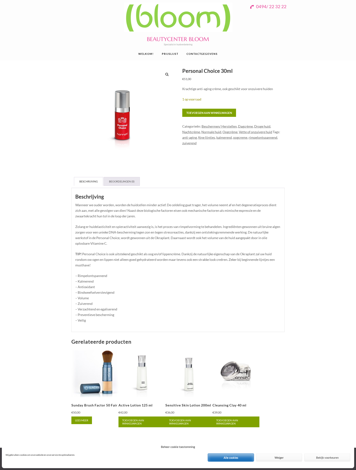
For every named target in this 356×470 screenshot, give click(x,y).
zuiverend (189, 143)
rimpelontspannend (263, 137)
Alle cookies (231, 457)
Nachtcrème (191, 132)
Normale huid (211, 132)
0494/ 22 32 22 (270, 6)
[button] (167, 74)
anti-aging (189, 137)
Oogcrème (230, 132)
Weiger (279, 457)
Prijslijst (170, 53)
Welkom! (146, 53)
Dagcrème (245, 126)
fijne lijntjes (206, 137)
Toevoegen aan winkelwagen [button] (133, 422)
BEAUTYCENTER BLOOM (178, 39)
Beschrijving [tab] (88, 181)
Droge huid (262, 126)
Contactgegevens (202, 53)
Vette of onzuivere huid (255, 132)
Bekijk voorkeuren (327, 457)
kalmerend (224, 137)
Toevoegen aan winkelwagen (209, 112)
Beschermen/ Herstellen (219, 126)
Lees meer (81, 420)
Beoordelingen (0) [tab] (121, 181)
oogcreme (240, 137)
